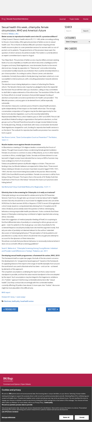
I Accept (81, 417)
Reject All (66, 417)
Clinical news (7, 301)
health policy (16, 301)
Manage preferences (8, 417)
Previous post (10, 309)
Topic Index (74, 19)
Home (85, 19)
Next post (52, 309)
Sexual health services (27, 301)
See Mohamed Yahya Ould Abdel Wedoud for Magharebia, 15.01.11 (26, 187)
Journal (63, 19)
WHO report (6, 292)
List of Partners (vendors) (10, 412)
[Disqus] (31, 341)
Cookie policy (48, 402)
